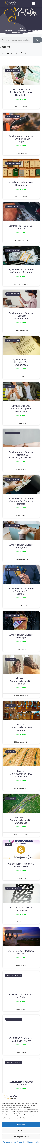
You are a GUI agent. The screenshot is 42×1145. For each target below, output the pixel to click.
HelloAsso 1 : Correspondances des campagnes (21, 820)
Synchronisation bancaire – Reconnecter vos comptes (21, 139)
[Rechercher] (37, 40)
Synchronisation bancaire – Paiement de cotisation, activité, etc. (21, 455)
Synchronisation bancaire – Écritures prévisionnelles (21, 316)
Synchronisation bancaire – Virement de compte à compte (21, 501)
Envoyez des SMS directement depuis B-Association (21, 409)
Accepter (21, 1124)
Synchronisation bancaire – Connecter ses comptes (21, 591)
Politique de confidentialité (25, 1142)
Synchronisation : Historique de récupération (21, 362)
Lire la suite (21, 99)
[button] (33, 3)
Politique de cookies (9, 1142)
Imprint (37, 1142)
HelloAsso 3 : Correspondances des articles (21, 727)
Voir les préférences (21, 1137)
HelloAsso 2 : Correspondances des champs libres (21, 774)
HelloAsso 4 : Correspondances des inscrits (21, 681)
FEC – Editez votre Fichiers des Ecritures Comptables (21, 92)
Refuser (21, 1130)
